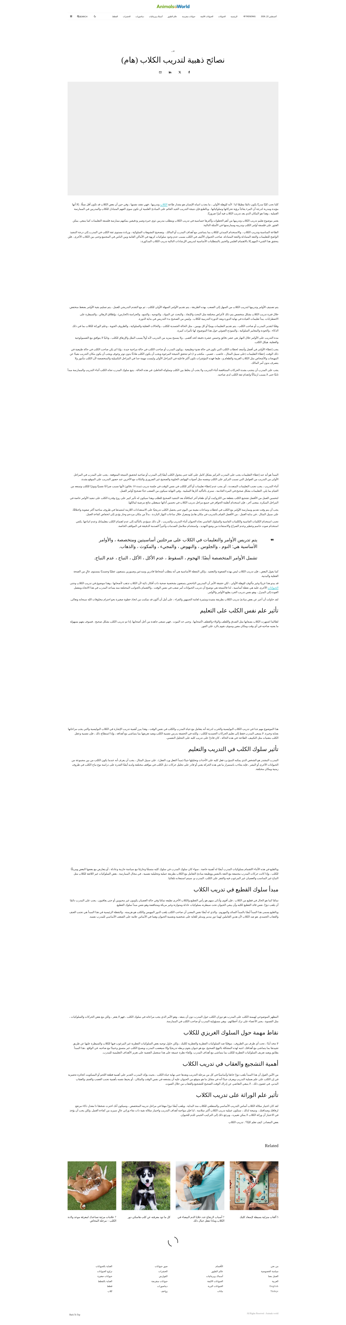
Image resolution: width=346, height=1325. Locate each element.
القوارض (163, 1276)
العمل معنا (273, 1276)
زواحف (164, 1291)
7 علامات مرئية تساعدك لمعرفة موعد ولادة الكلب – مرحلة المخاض (92, 1219)
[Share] (189, 72)
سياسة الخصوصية (269, 1271)
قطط (109, 1286)
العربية (275, 1281)
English (274, 1286)
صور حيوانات (161, 1266)
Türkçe (274, 1291)
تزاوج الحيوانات (104, 1271)
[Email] (160, 72)
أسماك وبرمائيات (156, 16)
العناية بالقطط (105, 1281)
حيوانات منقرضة (159, 1281)
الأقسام (219, 1266)
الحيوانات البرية (215, 1286)
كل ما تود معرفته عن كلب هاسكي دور (96, 30)
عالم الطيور (172, 16)
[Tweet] (179, 72)
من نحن (274, 1266)
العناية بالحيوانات (104, 1266)
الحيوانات (222, 16)
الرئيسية (234, 16)
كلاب (173, 51)
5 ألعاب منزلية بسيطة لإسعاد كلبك (242, 30)
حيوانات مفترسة (188, 16)
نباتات (220, 1291)
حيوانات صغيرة (104, 1276)
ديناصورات (140, 16)
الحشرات (126, 16)
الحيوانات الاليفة (206, 16)
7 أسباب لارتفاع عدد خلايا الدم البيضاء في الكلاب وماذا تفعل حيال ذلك (165, 30)
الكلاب (163, 204)
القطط (115, 16)
